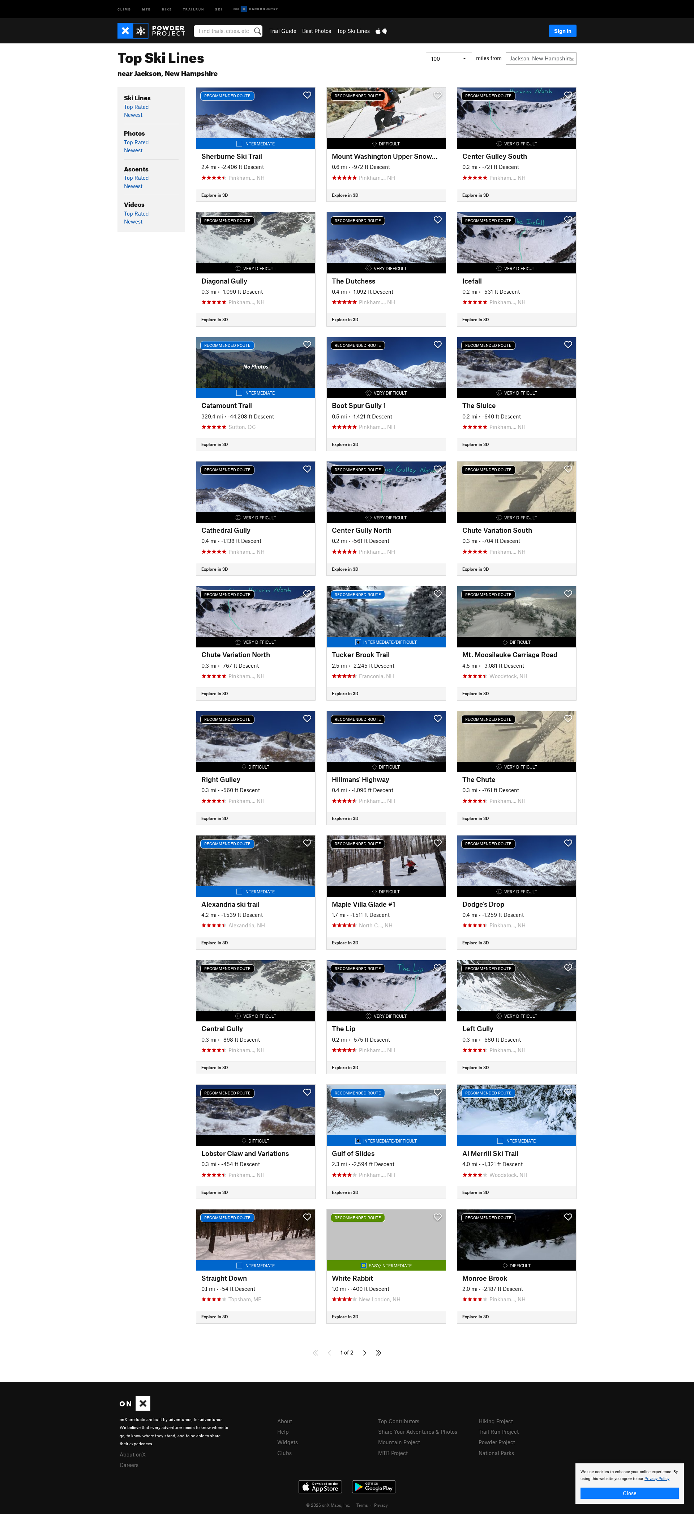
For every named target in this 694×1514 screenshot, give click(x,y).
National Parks (496, 1453)
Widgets (287, 1442)
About (284, 1421)
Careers (129, 1465)
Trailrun (193, 9)
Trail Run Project (499, 1431)
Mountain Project (399, 1442)
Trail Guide (282, 30)
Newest (133, 114)
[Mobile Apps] (381, 30)
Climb (124, 9)
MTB (146, 9)
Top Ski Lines (353, 30)
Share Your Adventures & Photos (417, 1431)
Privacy (381, 1504)
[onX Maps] (135, 1408)
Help (283, 1431)
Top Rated (136, 106)
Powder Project (497, 1442)
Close (630, 1493)
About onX (133, 1454)
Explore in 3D (214, 194)
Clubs (284, 1453)
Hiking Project (496, 1421)
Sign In (562, 30)
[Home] (154, 31)
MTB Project (393, 1453)
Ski (219, 9)
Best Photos (316, 30)
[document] (630, 1483)
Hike (167, 9)
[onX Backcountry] (255, 9)
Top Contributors (398, 1421)
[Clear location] (572, 59)
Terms (362, 1504)
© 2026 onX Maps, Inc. (328, 1504)
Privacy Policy (656, 1478)
